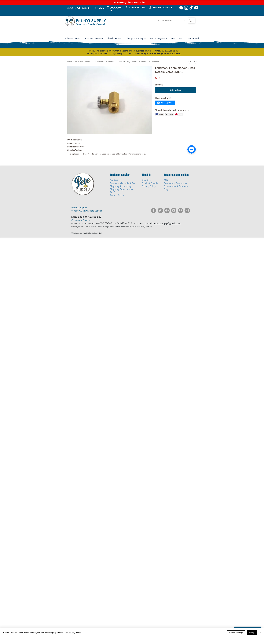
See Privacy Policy (73, 632)
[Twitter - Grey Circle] (160, 234)
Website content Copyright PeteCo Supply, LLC (86, 257)
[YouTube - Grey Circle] (173, 234)
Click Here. (175, 53)
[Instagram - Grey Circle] (187, 234)
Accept (252, 632)
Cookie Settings (236, 632)
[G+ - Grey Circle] (167, 234)
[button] (114, 38)
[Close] (260, 632)
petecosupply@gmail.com (167, 246)
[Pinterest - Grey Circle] (180, 234)
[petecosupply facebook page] (153, 234)
